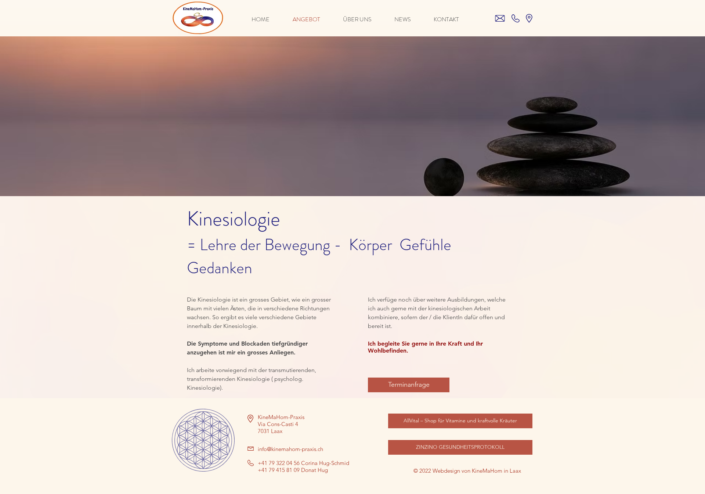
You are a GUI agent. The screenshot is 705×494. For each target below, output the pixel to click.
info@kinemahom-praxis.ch (290, 449)
